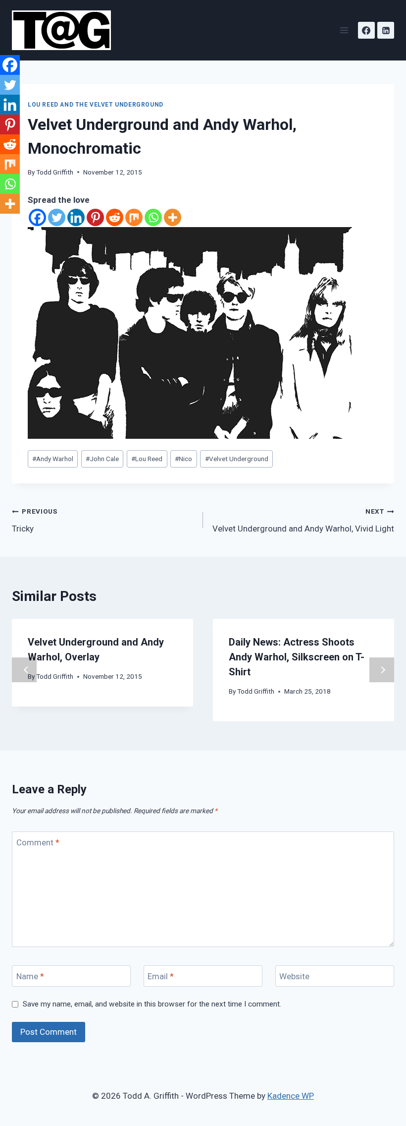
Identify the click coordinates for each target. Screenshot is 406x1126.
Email (161, 976)
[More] (172, 217)
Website (294, 976)
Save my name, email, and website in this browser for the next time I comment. (152, 1004)
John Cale (102, 459)
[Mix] (134, 217)
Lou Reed (146, 459)
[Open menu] (344, 30)
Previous (24, 669)
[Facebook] (366, 30)
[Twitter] (56, 217)
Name (30, 976)
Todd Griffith (54, 172)
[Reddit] (114, 217)
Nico (183, 459)
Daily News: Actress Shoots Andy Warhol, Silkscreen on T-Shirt (296, 657)
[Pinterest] (95, 217)
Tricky (34, 520)
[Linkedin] (385, 30)
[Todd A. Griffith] (65, 30)
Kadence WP (290, 1096)
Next (381, 669)
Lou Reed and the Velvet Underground (95, 104)
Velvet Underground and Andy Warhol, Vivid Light (303, 520)
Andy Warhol (52, 459)
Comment (37, 842)
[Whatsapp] (153, 217)
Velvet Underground (236, 459)
